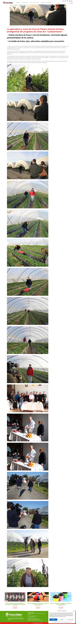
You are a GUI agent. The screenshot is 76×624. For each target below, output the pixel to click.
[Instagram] (65, 1)
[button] (73, 610)
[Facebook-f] (63, 1)
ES (72, 3)
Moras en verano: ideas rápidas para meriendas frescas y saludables (60, 604)
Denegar (61, 619)
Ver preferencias (70, 619)
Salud (34, 2)
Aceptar (53, 619)
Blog (37, 2)
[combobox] (63, 3)
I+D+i (31, 2)
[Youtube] (69, 1)
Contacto (43, 2)
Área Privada (49, 2)
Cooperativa (25, 2)
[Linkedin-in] (67, 1)
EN (70, 3)
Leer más (15, 607)
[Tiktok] (72, 1)
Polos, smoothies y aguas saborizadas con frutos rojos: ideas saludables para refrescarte (15, 604)
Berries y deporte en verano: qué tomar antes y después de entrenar (38, 604)
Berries (18, 2)
